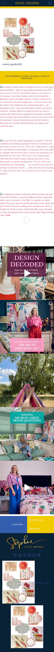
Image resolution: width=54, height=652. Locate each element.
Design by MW (27, 649)
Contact (38, 583)
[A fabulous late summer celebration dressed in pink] (27, 219)
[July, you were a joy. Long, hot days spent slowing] (27, 380)
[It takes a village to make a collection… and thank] (27, 487)
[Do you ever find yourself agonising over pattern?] (27, 166)
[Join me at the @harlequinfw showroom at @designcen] (27, 273)
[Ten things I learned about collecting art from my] (27, 112)
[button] (50, 3)
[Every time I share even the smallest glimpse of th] (27, 434)
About (47, 583)
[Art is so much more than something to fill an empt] (27, 327)
